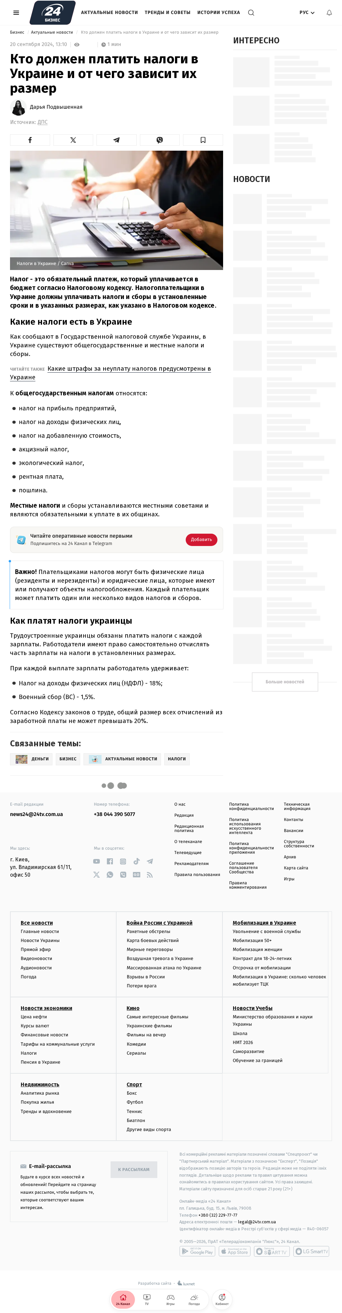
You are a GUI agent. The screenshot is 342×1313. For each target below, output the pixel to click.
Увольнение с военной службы (267, 931)
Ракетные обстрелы (148, 931)
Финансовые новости (44, 1035)
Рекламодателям (191, 864)
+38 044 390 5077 (114, 814)
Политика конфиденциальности (251, 806)
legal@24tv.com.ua (257, 1221)
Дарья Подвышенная (56, 107)
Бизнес (17, 32)
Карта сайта (296, 868)
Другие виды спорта (149, 1129)
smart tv (272, 1251)
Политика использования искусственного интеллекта (245, 826)
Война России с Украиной (159, 923)
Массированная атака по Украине (164, 968)
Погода (28, 977)
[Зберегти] (203, 140)
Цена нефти (34, 1017)
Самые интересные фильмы (157, 1017)
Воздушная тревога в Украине (160, 958)
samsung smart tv (311, 1251)
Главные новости (40, 931)
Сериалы (136, 1053)
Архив (290, 857)
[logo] (52, 13)
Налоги (29, 1053)
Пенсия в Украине (40, 1062)
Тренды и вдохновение (46, 1111)
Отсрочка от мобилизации (262, 968)
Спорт (134, 1084)
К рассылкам (134, 1169)
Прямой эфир (36, 949)
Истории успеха (218, 12)
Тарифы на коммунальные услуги (58, 1044)
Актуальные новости (109, 12)
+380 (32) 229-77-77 (217, 1215)
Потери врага (141, 986)
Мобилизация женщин (258, 949)
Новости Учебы (253, 1008)
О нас (179, 804)
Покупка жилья (37, 1102)
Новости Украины (40, 940)
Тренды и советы (167, 12)
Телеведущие (188, 853)
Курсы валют (35, 1026)
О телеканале (188, 842)
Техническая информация (297, 806)
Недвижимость (40, 1084)
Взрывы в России (146, 977)
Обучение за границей (258, 1060)
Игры (289, 879)
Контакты (293, 820)
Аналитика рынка (40, 1093)
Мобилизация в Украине (264, 923)
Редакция (184, 815)
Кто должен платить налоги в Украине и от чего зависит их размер (150, 32)
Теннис (134, 1111)
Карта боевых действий (153, 940)
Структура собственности (299, 844)
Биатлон (136, 1120)
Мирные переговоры (150, 949)
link (96, 861)
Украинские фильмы (149, 1026)
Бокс (132, 1093)
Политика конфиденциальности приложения (251, 848)
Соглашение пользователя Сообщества (243, 867)
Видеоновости (36, 958)
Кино (133, 1008)
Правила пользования (197, 875)
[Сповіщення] (329, 12)
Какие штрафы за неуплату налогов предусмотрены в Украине (110, 373)
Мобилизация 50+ (252, 940)
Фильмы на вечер (146, 1035)
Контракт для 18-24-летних (262, 958)
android (197, 1251)
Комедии (136, 1044)
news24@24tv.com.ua (36, 814)
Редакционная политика (189, 828)
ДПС (43, 122)
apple (234, 1251)
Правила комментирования (248, 885)
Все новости (37, 923)
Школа (240, 1033)
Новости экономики (46, 1008)
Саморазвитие (249, 1051)
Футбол (135, 1102)
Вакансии (293, 831)
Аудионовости (36, 968)
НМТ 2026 (243, 1042)
